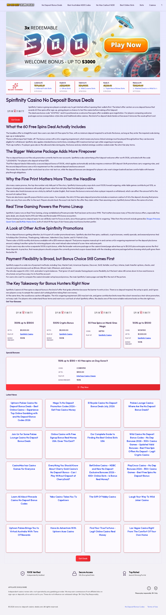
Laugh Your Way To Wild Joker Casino (142, 498)
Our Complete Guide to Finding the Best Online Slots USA (103, 437)
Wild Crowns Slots (85, 88)
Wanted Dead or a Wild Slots (143, 88)
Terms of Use (152, 607)
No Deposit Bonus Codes (134, 607)
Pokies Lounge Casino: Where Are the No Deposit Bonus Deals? (142, 406)
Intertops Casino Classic (86, 376)
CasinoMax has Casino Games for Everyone (24, 467)
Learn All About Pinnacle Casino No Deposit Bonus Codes (24, 500)
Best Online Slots (127, 5)
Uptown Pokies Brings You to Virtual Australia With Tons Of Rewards (24, 531)
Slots (142, 5)
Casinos (152, 5)
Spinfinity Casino (26, 334)
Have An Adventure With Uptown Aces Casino (63, 530)
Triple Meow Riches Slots (112, 88)
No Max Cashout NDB (105, 5)
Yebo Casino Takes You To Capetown (63, 498)
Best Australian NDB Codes (79, 5)
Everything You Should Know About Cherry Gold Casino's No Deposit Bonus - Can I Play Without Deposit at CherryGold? (63, 472)
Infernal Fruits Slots (41, 88)
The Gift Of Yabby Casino (102, 496)
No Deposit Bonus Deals (52, 5)
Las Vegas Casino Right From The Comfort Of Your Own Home (142, 531)
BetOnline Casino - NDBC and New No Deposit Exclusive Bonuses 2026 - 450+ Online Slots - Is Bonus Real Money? (102, 472)
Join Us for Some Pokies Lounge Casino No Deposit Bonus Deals (24, 437)
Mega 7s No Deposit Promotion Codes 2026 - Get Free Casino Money (63, 406)
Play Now (84, 387)
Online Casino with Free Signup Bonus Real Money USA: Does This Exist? (63, 437)
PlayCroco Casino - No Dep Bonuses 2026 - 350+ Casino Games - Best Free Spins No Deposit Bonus (142, 470)
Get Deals (15, 119)
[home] (20, 9)
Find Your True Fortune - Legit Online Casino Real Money (102, 531)
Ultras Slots (63, 88)
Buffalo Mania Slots (28, 221)
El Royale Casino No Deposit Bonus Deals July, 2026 (102, 404)
